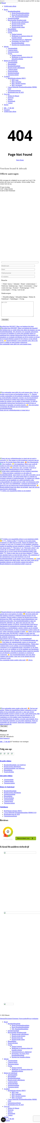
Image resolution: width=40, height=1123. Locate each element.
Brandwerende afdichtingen (12, 766)
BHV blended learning (19, 1096)
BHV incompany (17, 1097)
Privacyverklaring (32, 1018)
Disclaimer (8, 1018)
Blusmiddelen (8, 770)
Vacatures (7, 1120)
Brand (6, 1022)
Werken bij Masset (13, 1108)
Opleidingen (4, 807)
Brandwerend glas (17, 1038)
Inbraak (6, 1059)
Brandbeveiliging (5, 761)
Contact (10, 1115)
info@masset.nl (5, 738)
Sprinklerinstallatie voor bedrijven (14, 768)
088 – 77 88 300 (9, 1119)
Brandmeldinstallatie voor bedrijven (15, 765)
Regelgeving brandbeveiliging (21, 1057)
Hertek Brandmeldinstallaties (20, 1025)
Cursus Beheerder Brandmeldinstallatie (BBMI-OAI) (20, 812)
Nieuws (10, 1112)
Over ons (7, 1106)
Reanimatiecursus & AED (12, 814)
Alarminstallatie (8, 779)
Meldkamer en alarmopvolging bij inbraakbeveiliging (22, 1070)
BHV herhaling (16, 1094)
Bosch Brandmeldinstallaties (20, 1027)
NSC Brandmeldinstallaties (20, 1029)
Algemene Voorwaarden (19, 1018)
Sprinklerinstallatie (9, 794)
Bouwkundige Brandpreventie (17, 1032)
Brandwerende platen (18, 1039)
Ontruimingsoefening (10, 816)
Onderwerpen (6, 293)
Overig (10, 1045)
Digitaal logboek (17, 1046)
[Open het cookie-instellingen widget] (3, 1119)
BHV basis (15, 1092)
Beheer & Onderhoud (7, 787)
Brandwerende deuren (18, 1036)
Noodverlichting (9, 772)
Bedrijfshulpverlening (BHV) (13, 811)
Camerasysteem (8, 781)
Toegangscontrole (9, 783)
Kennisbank (11, 1113)
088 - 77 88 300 (5, 741)
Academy (7, 1089)
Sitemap (2, 1018)
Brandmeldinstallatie (10, 791)
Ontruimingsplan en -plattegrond (22, 1052)
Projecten (10, 1110)
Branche (4, 280)
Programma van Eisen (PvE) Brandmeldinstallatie (20, 1054)
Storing (6, 1117)
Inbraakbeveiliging (6, 776)
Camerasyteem (8, 801)
